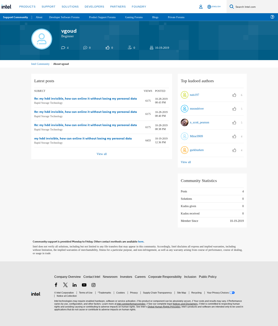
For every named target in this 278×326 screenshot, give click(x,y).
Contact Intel (92, 276)
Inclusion (191, 276)
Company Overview (67, 276)
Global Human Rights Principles (163, 306)
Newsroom (111, 276)
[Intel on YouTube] (84, 285)
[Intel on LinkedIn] (74, 285)
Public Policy (208, 276)
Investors (127, 276)
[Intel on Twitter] (65, 285)
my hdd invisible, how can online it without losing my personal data (83, 138)
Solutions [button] (68, 7)
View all (101, 154)
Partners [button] (114, 7)
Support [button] (47, 7)
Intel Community (41, 64)
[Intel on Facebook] (56, 285)
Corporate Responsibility (165, 276)
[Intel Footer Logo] (36, 293)
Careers (141, 276)
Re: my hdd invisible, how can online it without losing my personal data (85, 99)
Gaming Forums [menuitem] (140, 17)
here (141, 241)
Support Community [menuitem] (15, 17)
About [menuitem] (39, 17)
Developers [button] (91, 7)
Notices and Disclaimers (184, 303)
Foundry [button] (134, 7)
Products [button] (27, 7)
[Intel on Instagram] (93, 285)
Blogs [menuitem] (162, 17)
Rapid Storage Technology (49, 103)
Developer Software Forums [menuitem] (66, 17)
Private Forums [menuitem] (184, 17)
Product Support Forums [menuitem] (106, 17)
